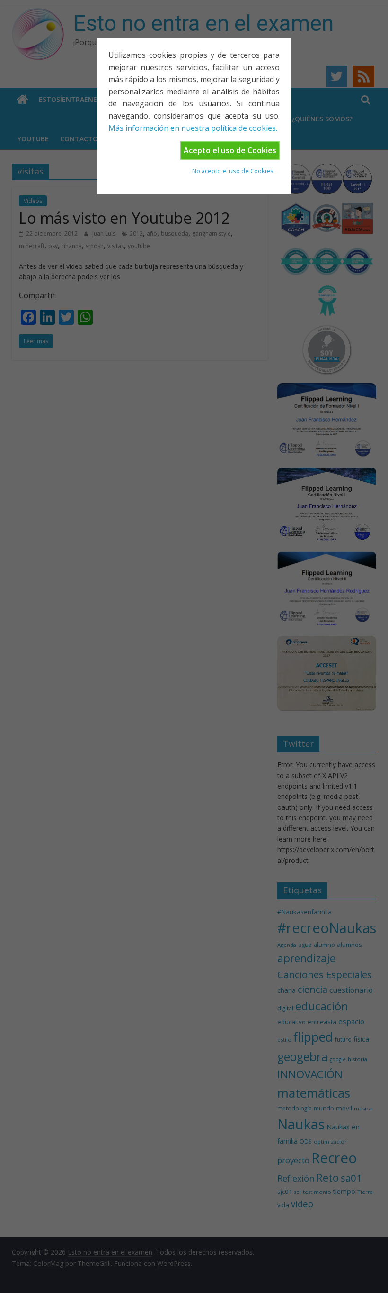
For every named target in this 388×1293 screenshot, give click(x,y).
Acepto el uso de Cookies (230, 150)
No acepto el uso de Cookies (232, 170)
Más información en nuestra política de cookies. (192, 128)
